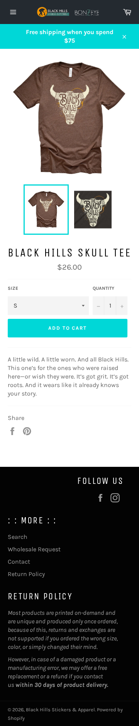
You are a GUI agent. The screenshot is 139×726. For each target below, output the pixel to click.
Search (17, 536)
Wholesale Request (34, 549)
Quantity (103, 288)
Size (13, 288)
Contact (19, 561)
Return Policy (26, 574)
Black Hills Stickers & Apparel (60, 709)
